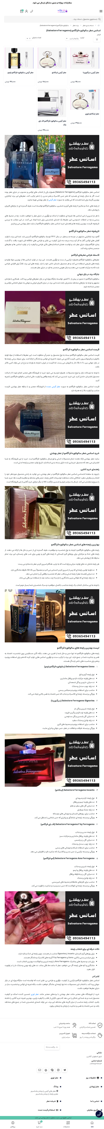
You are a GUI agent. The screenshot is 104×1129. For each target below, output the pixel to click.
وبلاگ (55, 1086)
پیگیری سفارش (93, 1110)
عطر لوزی (35, 994)
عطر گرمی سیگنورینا (91, 72)
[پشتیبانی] (52, 1070)
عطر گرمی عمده (53, 386)
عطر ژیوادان (94, 1086)
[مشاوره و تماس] (99, 1114)
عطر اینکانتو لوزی (92, 113)
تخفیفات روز (91, 1078)
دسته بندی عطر (88, 25)
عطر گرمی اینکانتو (59, 72)
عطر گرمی (52, 200)
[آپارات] (45, 1070)
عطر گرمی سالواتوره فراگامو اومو (20, 72)
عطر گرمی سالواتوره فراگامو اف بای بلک (52, 122)
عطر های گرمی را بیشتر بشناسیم (43, 1091)
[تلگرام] (64, 1070)
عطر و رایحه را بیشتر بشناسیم (47, 1094)
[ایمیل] (39, 1070)
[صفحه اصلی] (99, 25)
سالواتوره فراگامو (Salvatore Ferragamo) (54, 25)
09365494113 (96, 1063)
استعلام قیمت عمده (46, 1110)
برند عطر (76, 25)
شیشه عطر (51, 1101)
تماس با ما (94, 1101)
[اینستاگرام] (58, 1070)
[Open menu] (101, 11)
